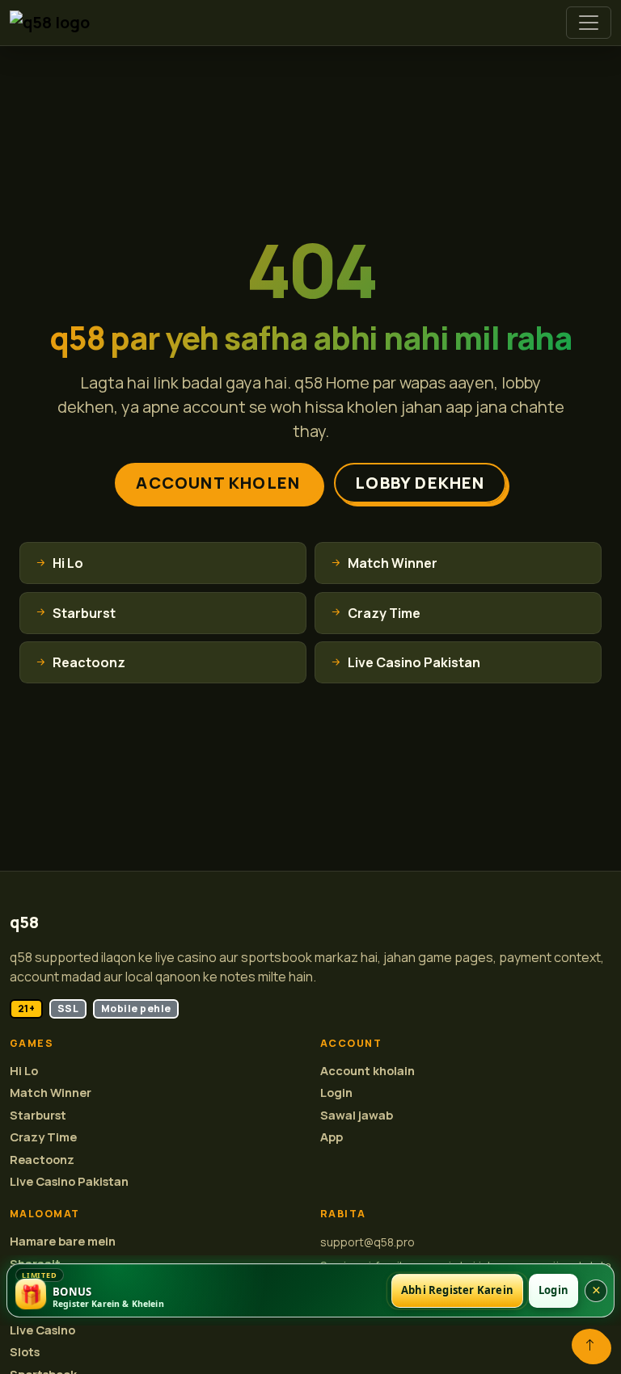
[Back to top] (590, 1345)
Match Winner (50, 1092)
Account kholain (367, 1070)
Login (336, 1092)
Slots (25, 1351)
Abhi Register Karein (457, 1290)
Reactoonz (42, 1159)
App (331, 1137)
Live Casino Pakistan (69, 1181)
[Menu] (588, 22)
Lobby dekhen (419, 483)
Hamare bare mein (63, 1241)
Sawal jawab (356, 1115)
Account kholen (218, 483)
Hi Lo (24, 1070)
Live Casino (42, 1330)
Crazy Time (43, 1137)
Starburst (38, 1115)
